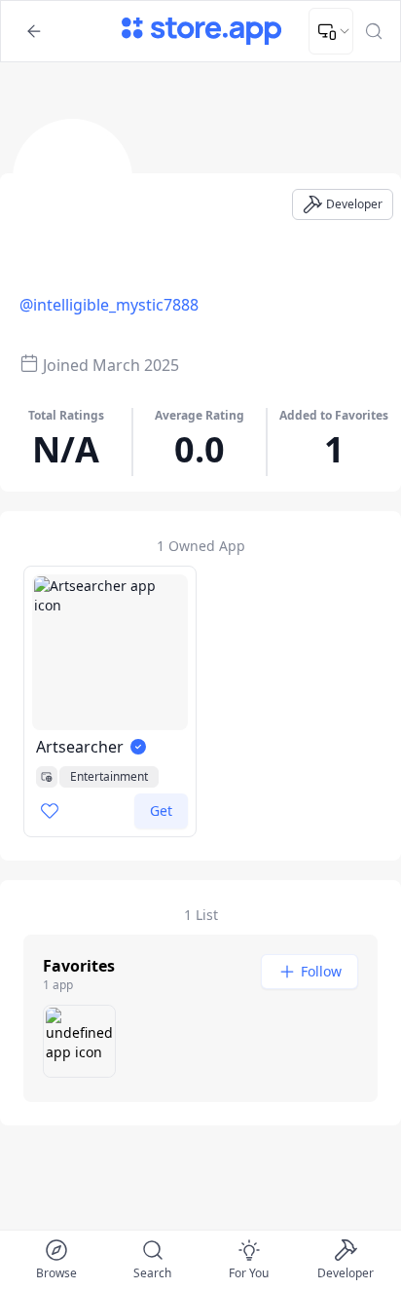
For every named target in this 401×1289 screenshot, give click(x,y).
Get (161, 810)
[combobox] (331, 31)
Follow (321, 971)
